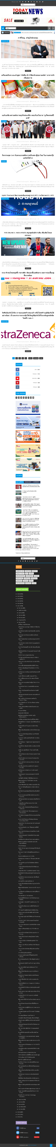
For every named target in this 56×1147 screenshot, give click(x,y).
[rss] (34, 2)
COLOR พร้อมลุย (22, 845)
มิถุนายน (21, 622)
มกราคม (21, 1109)
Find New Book (20, 583)
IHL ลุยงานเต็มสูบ (22, 710)
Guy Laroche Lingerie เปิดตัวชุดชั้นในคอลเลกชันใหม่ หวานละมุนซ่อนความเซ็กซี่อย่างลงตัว (31, 520)
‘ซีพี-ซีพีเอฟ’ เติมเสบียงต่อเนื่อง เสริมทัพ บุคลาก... (29, 1078)
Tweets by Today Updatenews (23, 553)
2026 (18, 594)
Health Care (5, 321)
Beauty (31, 580)
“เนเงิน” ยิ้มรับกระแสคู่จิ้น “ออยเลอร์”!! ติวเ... (27, 676)
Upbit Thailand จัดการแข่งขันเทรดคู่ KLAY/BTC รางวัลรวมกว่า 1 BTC (28, 195)
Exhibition (19, 580)
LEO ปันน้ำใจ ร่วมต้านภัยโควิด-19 (26, 881)
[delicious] (43, 2)
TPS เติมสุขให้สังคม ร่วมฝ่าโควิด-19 (26, 1015)
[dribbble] (31, 2)
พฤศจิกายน (21, 610)
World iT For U (20, 573)
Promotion (27, 578)
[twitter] (23, 2)
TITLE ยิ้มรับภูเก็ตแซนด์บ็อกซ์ (24, 952)
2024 (18, 598)
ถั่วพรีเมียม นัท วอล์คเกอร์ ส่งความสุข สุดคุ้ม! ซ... (29, 839)
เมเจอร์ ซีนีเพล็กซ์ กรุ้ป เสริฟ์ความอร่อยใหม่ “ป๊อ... (29, 784)
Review (34, 583)
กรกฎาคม (21, 620)
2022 (18, 603)
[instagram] (40, 2)
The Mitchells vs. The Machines (25, 895)
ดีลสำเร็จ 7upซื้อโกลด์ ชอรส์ (24, 1059)
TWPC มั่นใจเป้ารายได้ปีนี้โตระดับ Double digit (29, 1055)
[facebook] (20, 2)
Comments (36, 482)
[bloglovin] (28, 2)
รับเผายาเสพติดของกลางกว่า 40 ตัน (26, 856)
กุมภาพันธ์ (21, 1106)
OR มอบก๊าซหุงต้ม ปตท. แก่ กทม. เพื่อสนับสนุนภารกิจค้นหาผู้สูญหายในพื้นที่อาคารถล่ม (31, 540)
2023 (18, 601)
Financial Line (5, 41)
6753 (30, 358)
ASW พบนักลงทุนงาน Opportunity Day (27, 1052)
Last (41, 358)
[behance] (37, 2)
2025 (18, 596)
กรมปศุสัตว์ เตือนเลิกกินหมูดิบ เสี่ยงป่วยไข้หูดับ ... (29, 1018)
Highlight (28, 482)
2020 (18, 1112)
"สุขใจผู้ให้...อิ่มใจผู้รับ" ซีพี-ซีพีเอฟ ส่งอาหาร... (28, 778)
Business (44, 32)
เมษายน (20, 1102)
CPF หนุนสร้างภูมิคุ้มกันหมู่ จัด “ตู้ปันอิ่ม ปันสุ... (28, 910)
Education (34, 578)
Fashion (25, 580)
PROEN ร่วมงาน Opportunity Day (26, 655)
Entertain (27, 571)
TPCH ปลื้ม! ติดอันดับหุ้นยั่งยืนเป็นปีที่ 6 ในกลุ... (28, 665)
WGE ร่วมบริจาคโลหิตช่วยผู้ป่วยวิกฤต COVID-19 (29, 1088)
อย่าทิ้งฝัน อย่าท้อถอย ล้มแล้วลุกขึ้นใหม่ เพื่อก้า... (28, 719)
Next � (36, 358)
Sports (3, 238)
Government (29, 575)
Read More (28, 70)
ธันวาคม (21, 608)
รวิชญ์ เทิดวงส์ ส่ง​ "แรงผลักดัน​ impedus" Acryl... (29, 870)
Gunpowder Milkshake (23, 713)
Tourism (4, 121)
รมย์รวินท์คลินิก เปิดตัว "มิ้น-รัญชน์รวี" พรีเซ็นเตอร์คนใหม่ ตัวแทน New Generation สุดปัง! (31, 505)
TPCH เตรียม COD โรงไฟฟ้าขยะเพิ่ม (26, 1057)
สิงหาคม (21, 617)
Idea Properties (20, 575)
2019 (18, 1114)
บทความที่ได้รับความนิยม (20, 482)
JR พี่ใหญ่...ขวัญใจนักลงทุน (28, 38)
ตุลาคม (20, 612)
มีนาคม (20, 1104)
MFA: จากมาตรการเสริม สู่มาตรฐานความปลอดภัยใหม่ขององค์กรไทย (20, 32)
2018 (18, 1117)
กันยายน (21, 615)
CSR (3, 278)
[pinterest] (25, 2)
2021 (18, 606)
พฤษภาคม (21, 1099)
